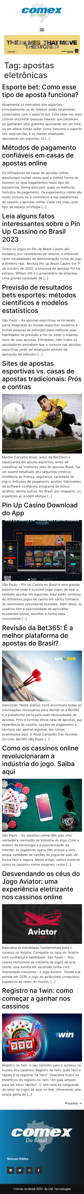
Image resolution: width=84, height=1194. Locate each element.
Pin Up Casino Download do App (40, 509)
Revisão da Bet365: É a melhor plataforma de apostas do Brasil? (37, 635)
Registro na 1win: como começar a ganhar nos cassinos (37, 998)
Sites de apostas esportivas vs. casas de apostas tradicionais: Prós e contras (42, 375)
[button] (42, 29)
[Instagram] (29, 1170)
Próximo (73, 1103)
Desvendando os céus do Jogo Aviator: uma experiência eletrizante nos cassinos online (41, 885)
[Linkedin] (10, 1170)
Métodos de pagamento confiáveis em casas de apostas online (39, 155)
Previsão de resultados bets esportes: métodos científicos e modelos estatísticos (39, 299)
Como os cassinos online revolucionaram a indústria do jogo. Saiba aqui (40, 759)
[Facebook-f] (38, 1170)
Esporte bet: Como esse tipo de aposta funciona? (40, 91)
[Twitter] (20, 1170)
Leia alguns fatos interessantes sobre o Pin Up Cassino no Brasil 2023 (41, 227)
